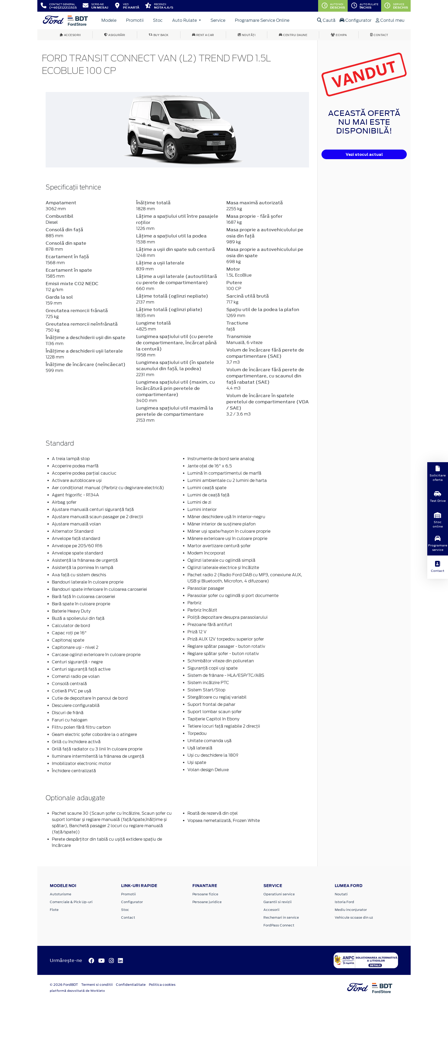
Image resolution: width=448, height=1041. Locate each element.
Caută (328, 20)
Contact (128, 917)
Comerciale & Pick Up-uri (71, 901)
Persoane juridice (207, 901)
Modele (108, 20)
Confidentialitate (131, 984)
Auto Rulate (185, 20)
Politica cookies (162, 984)
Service (218, 20)
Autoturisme (60, 894)
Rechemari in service (281, 917)
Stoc (158, 20)
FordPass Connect (278, 925)
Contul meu (391, 20)
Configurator (358, 20)
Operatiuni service (279, 894)
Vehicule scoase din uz (354, 917)
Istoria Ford (344, 901)
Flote (54, 909)
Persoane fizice (205, 894)
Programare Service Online (262, 20)
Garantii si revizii (277, 901)
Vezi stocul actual (364, 154)
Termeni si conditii (97, 984)
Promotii (135, 20)
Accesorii (271, 909)
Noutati (341, 894)
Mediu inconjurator (351, 909)
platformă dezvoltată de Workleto (77, 991)
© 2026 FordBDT (64, 984)
